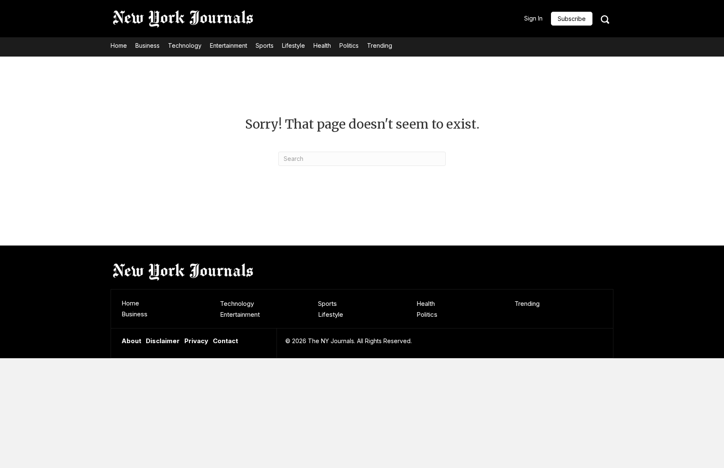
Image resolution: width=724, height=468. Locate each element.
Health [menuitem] (425, 304)
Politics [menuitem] (426, 314)
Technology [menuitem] (237, 304)
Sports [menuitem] (327, 304)
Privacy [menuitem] (196, 341)
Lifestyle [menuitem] (330, 314)
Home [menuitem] (130, 303)
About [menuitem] (131, 341)
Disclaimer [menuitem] (163, 341)
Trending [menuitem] (527, 304)
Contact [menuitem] (225, 341)
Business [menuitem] (134, 314)
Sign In (533, 18)
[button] (571, 19)
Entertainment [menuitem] (240, 314)
